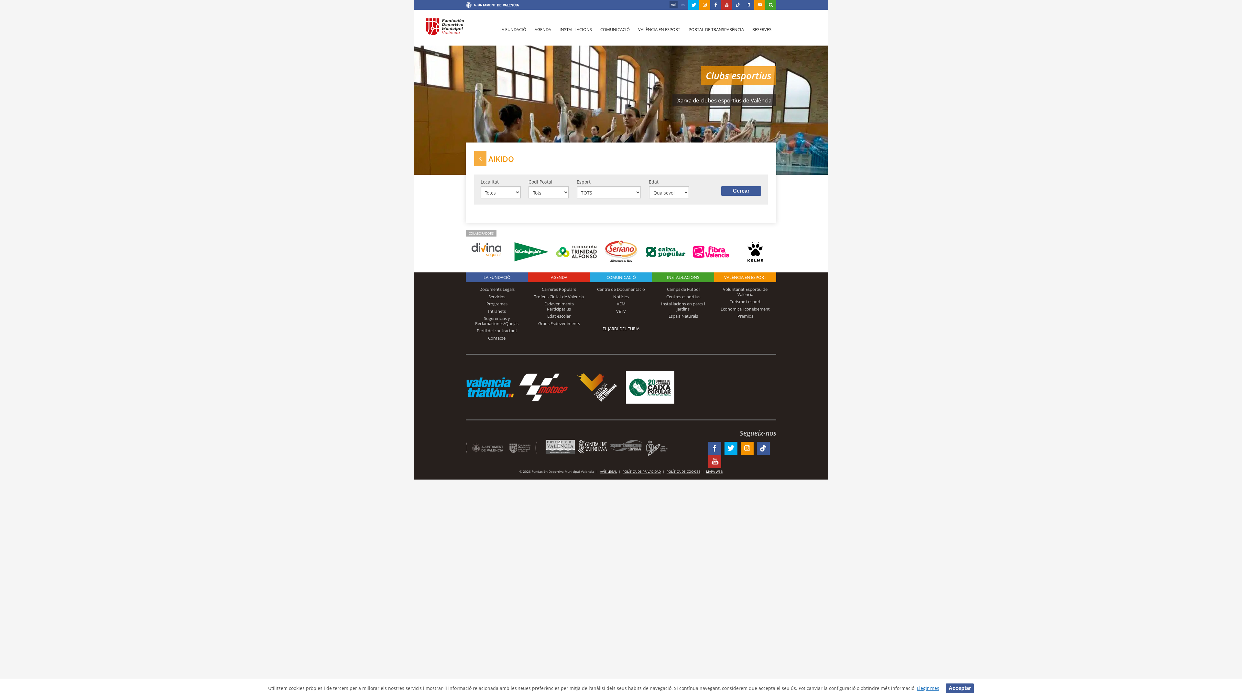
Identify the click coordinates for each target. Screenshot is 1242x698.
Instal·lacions (576, 29)
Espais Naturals (683, 316)
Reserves (761, 29)
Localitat (490, 182)
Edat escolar (559, 316)
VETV (621, 311)
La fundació (512, 29)
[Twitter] (693, 5)
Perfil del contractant (497, 330)
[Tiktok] (737, 5)
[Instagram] (704, 5)
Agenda (543, 29)
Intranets (497, 311)
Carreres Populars (559, 289)
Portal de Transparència (716, 29)
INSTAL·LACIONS (683, 277)
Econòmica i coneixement (745, 309)
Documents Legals (497, 289)
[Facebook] (715, 5)
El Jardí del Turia (621, 329)
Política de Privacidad (642, 471)
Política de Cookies (683, 471)
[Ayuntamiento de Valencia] (492, 6)
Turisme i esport (745, 301)
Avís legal (608, 471)
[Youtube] (726, 5)
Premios (745, 316)
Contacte (497, 338)
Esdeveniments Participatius (559, 306)
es (683, 5)
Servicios (496, 297)
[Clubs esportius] (480, 158)
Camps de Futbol (683, 289)
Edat (654, 182)
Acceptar (960, 688)
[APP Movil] (748, 5)
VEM (621, 304)
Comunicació (615, 29)
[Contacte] (759, 5)
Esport (584, 182)
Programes (496, 304)
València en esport (659, 29)
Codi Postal (540, 182)
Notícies (621, 297)
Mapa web (714, 471)
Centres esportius (683, 297)
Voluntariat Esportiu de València (745, 291)
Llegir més (928, 688)
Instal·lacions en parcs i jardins (683, 306)
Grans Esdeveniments (559, 323)
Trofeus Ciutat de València (559, 297)
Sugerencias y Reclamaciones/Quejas (496, 320)
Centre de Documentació (621, 289)
